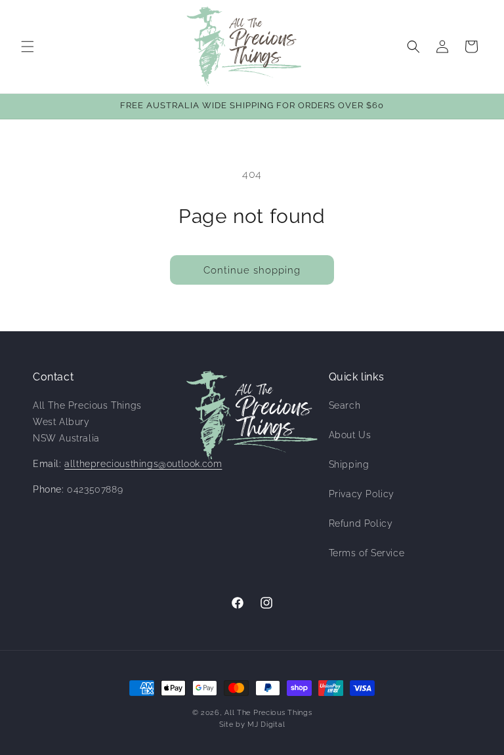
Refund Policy (361, 523)
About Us (350, 435)
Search (345, 405)
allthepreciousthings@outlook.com (143, 464)
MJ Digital (266, 724)
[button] (27, 46)
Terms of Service (367, 553)
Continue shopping (252, 270)
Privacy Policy (361, 494)
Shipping (349, 464)
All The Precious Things (268, 712)
